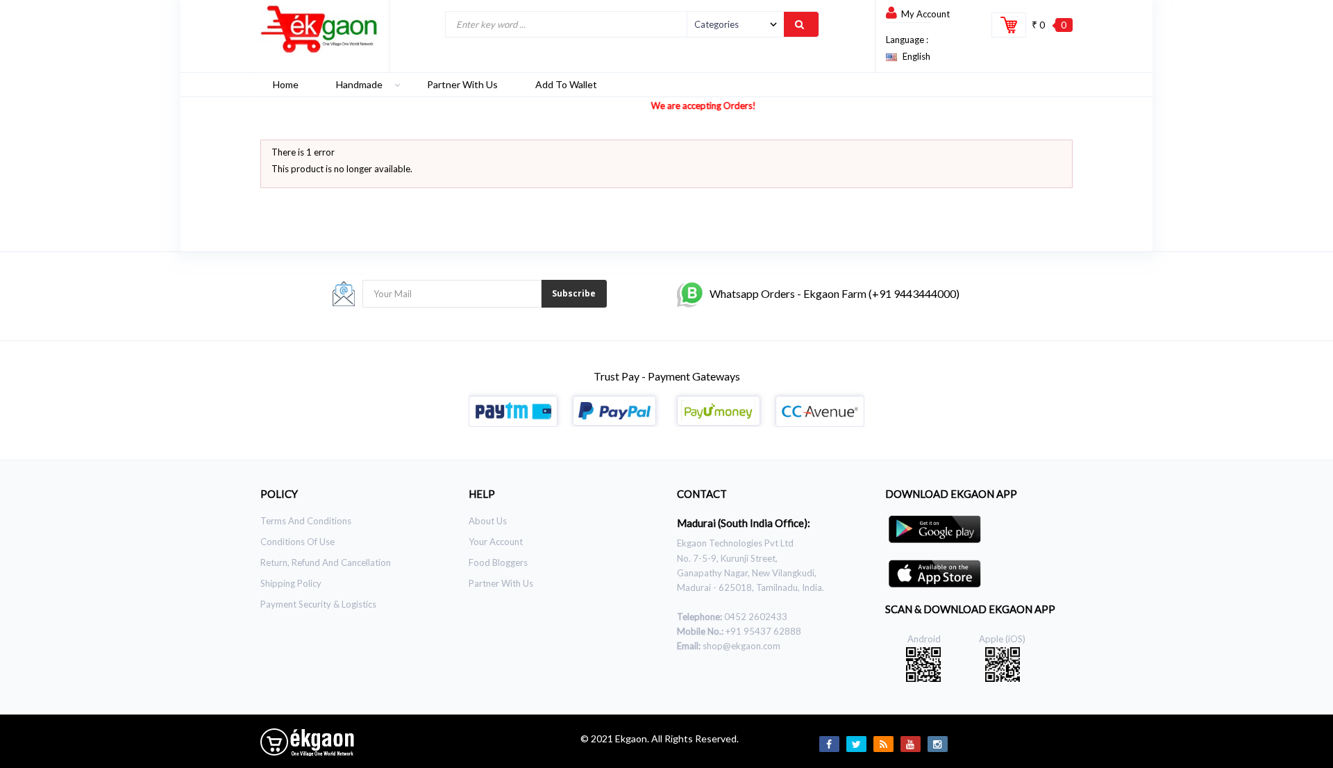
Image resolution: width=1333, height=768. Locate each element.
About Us (488, 520)
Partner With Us (501, 583)
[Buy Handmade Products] (319, 29)
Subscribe (574, 293)
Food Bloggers (498, 562)
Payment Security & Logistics (318, 604)
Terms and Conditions (305, 520)
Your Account (496, 541)
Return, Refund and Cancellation (325, 562)
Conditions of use (297, 541)
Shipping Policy (290, 583)
